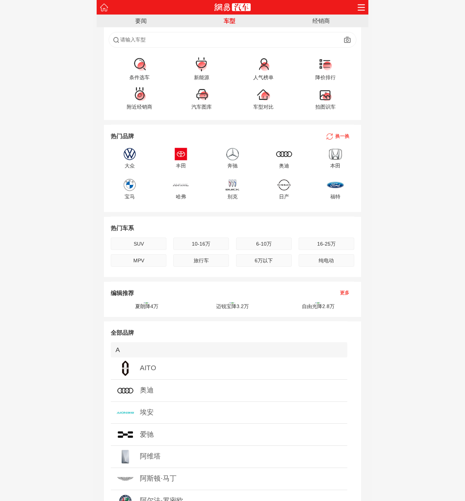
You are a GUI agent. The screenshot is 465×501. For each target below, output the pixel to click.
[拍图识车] (347, 40)
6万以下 (264, 260)
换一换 (342, 136)
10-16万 (201, 244)
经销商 (321, 21)
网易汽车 (232, 7)
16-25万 (326, 244)
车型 (229, 21)
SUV (139, 244)
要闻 (141, 21)
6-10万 (264, 244)
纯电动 (326, 260)
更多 (344, 293)
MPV (138, 260)
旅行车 (201, 260)
